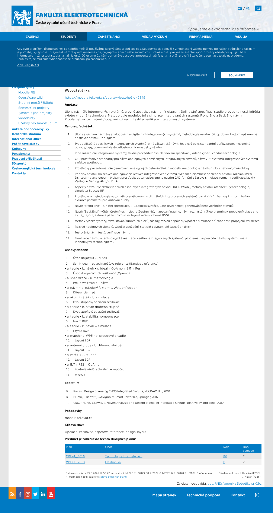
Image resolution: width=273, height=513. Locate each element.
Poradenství (21, 153)
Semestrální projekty (33, 107)
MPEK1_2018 (75, 462)
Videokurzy (26, 118)
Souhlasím (237, 75)
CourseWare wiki (30, 97)
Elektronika (113, 462)
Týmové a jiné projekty (35, 113)
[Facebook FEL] (20, 493)
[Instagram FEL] (28, 493)
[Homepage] (22, 16)
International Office (27, 139)
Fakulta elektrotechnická (81, 14)
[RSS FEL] (12, 493)
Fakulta (240, 36)
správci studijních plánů (113, 476)
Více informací (28, 65)
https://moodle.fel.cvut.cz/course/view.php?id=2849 (105, 97)
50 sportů (19, 163)
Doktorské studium (26, 134)
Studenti (68, 36)
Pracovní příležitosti (27, 158)
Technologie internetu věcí (123, 456)
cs (240, 8)
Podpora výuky (23, 87)
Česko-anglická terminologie (33, 168)
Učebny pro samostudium (37, 123)
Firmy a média (200, 36)
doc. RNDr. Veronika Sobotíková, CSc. (234, 483)
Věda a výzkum (154, 36)
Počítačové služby (25, 144)
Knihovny (19, 148)
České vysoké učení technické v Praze (68, 22)
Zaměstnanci (109, 36)
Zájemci (32, 36)
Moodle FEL (26, 92)
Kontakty (19, 173)
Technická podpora (203, 495)
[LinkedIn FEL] (43, 493)
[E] (257, 495)
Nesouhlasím (197, 75)
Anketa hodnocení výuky (30, 129)
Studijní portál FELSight (35, 102)
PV (225, 456)
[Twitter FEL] (35, 493)
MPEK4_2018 (75, 456)
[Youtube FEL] (51, 493)
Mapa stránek (164, 495)
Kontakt (238, 495)
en (248, 8)
